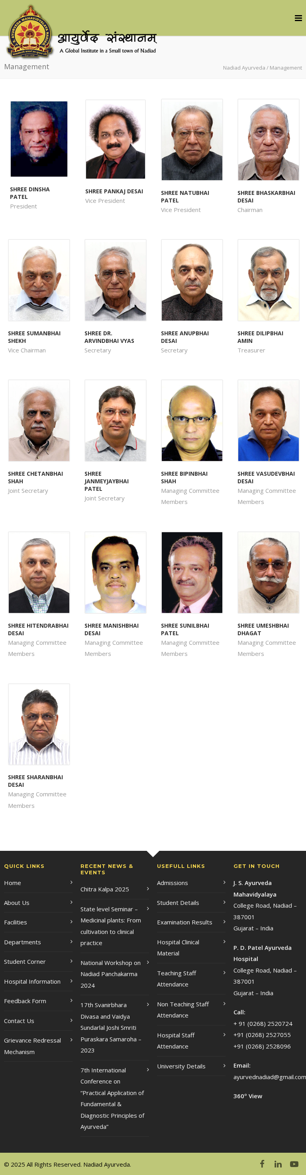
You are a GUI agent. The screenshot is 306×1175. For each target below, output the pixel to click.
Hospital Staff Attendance (175, 1040)
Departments (22, 942)
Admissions (172, 883)
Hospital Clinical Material (178, 947)
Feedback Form (25, 1001)
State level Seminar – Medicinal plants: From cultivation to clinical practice (110, 926)
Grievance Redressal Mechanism (32, 1046)
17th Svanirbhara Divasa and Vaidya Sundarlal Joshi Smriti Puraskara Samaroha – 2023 (110, 1027)
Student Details (178, 903)
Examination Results (184, 922)
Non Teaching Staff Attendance (183, 1009)
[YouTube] (294, 1164)
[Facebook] (262, 1164)
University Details (181, 1066)
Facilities (15, 922)
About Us (16, 903)
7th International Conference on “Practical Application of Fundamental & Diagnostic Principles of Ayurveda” (112, 1098)
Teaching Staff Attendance (176, 978)
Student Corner (25, 961)
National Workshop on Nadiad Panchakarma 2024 (110, 974)
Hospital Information (32, 981)
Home (12, 883)
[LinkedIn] (278, 1164)
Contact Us (19, 1021)
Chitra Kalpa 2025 (104, 889)
